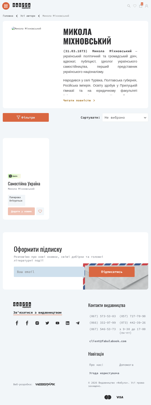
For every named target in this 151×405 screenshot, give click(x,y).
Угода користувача (104, 373)
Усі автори (27, 15)
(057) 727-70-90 (132, 316)
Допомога (126, 365)
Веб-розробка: (22, 384)
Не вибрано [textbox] (115, 117)
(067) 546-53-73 (102, 329)
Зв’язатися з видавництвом (37, 312)
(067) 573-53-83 (102, 316)
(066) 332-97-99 (102, 322)
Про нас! (96, 365)
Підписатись (111, 272)
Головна (8, 15)
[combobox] (125, 117)
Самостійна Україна (24, 183)
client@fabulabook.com (107, 341)
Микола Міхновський (21, 188)
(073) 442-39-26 (132, 322)
